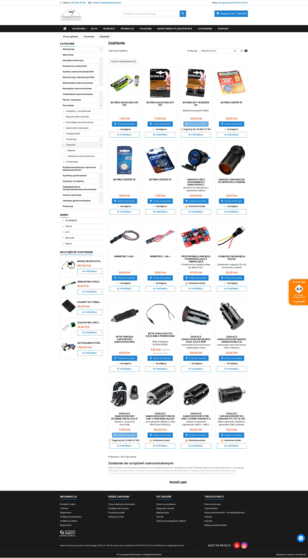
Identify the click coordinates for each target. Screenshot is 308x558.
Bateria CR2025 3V (124, 179)
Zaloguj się (223, 2)
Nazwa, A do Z (219, 51)
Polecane (145, 28)
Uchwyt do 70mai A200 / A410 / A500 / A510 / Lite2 (89, 302)
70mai (68, 226)
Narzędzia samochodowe (77, 88)
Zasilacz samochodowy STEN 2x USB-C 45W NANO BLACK (160, 416)
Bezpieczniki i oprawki (77, 116)
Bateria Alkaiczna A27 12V (160, 104)
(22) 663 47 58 (78, 2)
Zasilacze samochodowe (81, 156)
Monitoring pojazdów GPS (174, 28)
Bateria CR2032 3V (160, 179)
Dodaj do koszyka (124, 124)
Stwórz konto (241, 2)
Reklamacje (162, 512)
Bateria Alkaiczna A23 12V (124, 104)
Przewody (71, 139)
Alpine (68, 243)
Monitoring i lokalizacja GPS (78, 77)
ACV (67, 232)
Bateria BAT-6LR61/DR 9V (196, 104)
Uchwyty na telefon (73, 181)
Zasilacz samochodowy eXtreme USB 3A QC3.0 (124, 416)
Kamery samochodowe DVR (78, 71)
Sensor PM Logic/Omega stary (89, 281)
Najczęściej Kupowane (76, 252)
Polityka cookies (68, 520)
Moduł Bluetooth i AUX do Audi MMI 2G (89, 261)
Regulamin (65, 512)
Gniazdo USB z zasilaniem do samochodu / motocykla (196, 183)
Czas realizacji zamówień (121, 504)
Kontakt (223, 28)
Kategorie (67, 44)
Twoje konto (214, 496)
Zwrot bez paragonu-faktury (171, 520)
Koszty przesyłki (116, 512)
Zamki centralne (72, 195)
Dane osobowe (213, 504)
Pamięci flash (73, 133)
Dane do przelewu (166, 504)
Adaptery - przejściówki (78, 111)
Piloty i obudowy (72, 99)
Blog (94, 28)
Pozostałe (68, 105)
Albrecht (69, 237)
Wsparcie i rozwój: (291, 554)
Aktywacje (68, 49)
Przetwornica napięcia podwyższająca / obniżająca (195, 259)
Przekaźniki (72, 161)
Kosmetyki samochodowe (80, 122)
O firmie (64, 508)
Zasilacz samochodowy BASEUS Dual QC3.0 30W (196, 339)
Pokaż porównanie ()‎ (123, 61)
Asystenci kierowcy (73, 60)
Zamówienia (211, 508)
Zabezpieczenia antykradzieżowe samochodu (79, 188)
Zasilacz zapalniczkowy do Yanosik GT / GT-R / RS (231, 416)
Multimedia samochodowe (78, 82)
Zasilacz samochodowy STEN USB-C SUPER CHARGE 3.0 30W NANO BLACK (195, 417)
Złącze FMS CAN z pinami (89, 322)
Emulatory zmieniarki (75, 66)
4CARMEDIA (71, 220)
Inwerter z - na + (160, 256)
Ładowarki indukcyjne (77, 127)
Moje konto (66, 525)
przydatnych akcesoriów (121, 473)
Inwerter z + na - (124, 256)
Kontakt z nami (67, 504)
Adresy (208, 516)
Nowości (109, 28)
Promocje (127, 28)
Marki (64, 215)
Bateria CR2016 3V (232, 102)
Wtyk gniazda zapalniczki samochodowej (124, 339)
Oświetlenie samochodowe (78, 94)
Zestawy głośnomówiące (76, 200)
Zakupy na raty (116, 516)
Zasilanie (71, 144)
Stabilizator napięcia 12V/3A (231, 258)
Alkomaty (68, 54)
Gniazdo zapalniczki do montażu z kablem (231, 181)
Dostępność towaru (118, 508)
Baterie (71, 150)
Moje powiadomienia (216, 525)
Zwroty (159, 516)
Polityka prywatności (70, 516)
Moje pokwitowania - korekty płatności (225, 512)
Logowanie (205, 28)
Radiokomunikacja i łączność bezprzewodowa (79, 168)
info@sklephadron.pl (110, 2)
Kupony (208, 520)
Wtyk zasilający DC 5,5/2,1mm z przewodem (160, 335)
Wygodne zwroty (165, 508)
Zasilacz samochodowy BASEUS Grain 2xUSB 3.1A (231, 339)
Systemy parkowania (75, 175)
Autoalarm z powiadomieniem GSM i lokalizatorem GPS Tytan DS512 (89, 343)
